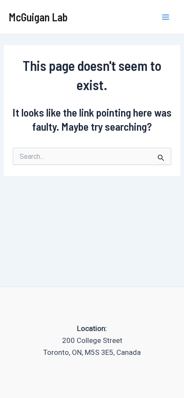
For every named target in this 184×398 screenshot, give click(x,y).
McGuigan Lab (38, 16)
